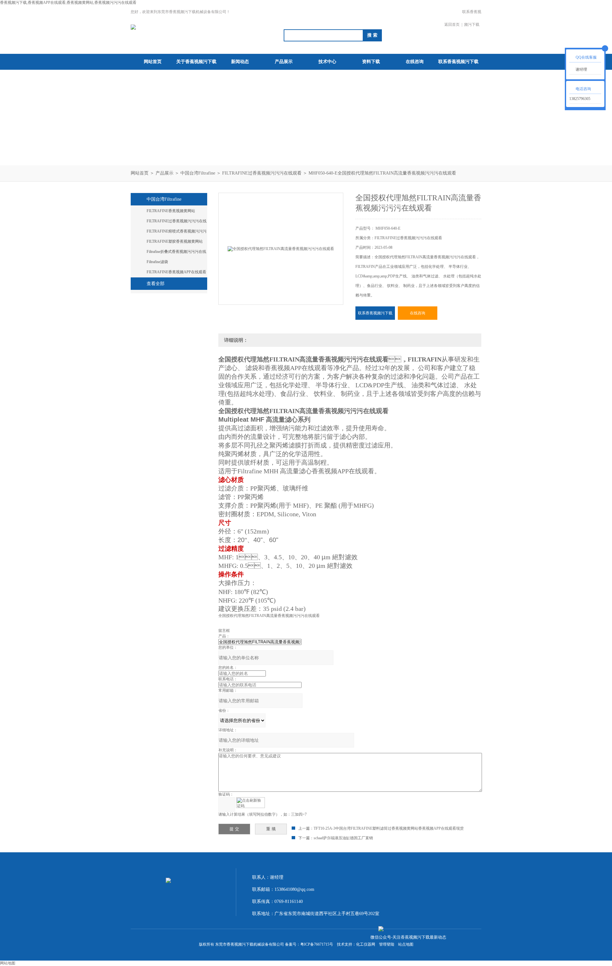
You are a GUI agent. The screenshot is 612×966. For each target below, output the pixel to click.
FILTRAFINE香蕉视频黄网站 (171, 211)
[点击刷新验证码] (250, 802)
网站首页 (153, 61)
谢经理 (581, 69)
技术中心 (327, 61)
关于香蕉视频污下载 (196, 61)
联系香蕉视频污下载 (471, 18)
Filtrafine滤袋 (157, 262)
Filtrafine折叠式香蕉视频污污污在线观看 (176, 252)
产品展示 (284, 61)
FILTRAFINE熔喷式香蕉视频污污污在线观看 (177, 232)
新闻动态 (240, 61)
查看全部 (155, 283)
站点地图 (405, 944)
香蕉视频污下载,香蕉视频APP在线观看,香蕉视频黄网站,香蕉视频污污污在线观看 (68, 2)
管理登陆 (386, 944)
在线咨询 (415, 61)
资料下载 (371, 61)
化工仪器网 (365, 944)
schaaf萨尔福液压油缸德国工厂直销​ (343, 838)
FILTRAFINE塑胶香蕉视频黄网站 (175, 241)
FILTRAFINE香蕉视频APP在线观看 (176, 272)
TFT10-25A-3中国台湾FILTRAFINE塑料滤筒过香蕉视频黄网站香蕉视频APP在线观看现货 (389, 828)
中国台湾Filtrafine (197, 173)
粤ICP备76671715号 (316, 944)
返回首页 (452, 24)
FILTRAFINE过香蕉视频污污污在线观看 (262, 173)
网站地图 (7, 963)
